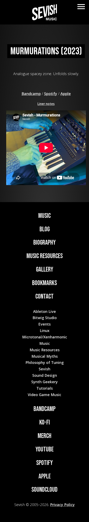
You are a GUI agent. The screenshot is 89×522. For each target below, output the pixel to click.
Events (44, 324)
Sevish (44, 368)
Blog (45, 229)
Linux (44, 330)
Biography (44, 243)
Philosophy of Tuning (44, 362)
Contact (44, 297)
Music (44, 216)
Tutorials (44, 388)
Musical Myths (44, 356)
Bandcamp (31, 93)
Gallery (44, 270)
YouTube (44, 449)
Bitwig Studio (44, 317)
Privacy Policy (62, 504)
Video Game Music (44, 394)
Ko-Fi (44, 422)
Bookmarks (44, 283)
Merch (44, 436)
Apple (65, 93)
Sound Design (44, 375)
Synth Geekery (44, 381)
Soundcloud (44, 490)
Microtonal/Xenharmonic (44, 336)
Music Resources (44, 256)
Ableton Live (44, 311)
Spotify (50, 93)
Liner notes (46, 104)
